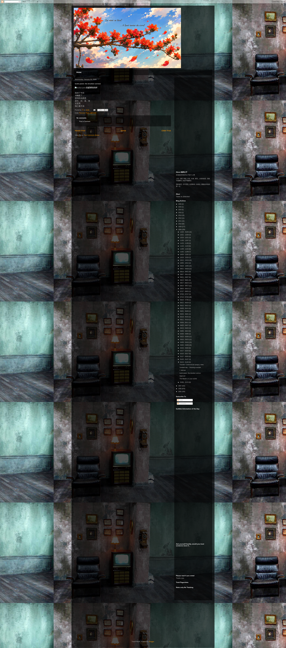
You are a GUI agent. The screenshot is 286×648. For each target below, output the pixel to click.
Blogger (151, 641)
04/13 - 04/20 (184, 328)
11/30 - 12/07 (184, 240)
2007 (180, 386)
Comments (182, 403)
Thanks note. (180, 578)
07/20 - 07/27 (184, 294)
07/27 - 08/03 (184, 291)
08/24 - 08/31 (184, 280)
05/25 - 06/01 (184, 314)
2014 (180, 215)
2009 (180, 226)
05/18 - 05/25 (184, 317)
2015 (180, 212)
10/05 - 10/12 (184, 263)
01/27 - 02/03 (184, 356)
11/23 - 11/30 (184, 243)
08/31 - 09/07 (184, 277)
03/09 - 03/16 (184, 342)
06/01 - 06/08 (184, 311)
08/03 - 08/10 (184, 288)
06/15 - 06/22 (184, 305)
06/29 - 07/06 (184, 300)
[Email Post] (94, 110)
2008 (180, 229)
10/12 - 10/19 (184, 260)
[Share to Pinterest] (107, 110)
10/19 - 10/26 (184, 257)
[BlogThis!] (100, 110)
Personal (82, 113)
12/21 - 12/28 (184, 235)
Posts (181, 400)
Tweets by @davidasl (183, 196)
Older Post (166, 131)
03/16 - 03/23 (184, 339)
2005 (180, 391)
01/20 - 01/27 (184, 359)
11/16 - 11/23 (184, 246)
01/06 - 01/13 (184, 382)
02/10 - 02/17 (184, 353)
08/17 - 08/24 (184, 283)
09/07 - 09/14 (184, 274)
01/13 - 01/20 (184, 362)
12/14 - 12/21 (184, 237)
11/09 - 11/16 (184, 249)
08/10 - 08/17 (184, 286)
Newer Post (80, 131)
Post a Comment (84, 121)
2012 (180, 218)
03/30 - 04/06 (184, 334)
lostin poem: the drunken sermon (190, 373)
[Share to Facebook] (105, 110)
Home (78, 72)
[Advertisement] (192, 93)
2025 (180, 207)
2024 (180, 209)
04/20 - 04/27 (184, 325)
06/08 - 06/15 (184, 308)
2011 (180, 221)
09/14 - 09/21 (184, 271)
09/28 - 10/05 (184, 266)
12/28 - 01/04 (184, 232)
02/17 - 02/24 (184, 351)
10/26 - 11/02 (184, 254)
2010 (180, 224)
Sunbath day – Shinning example (190, 367)
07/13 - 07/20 (184, 297)
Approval (182, 376)
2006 (180, 388)
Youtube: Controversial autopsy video (192, 364)
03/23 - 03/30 (184, 336)
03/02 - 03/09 (184, 345)
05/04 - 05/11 (184, 322)
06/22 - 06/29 (184, 303)
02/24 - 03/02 (184, 348)
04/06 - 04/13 (184, 331)
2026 (180, 204)
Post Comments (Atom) (91, 135)
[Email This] (98, 110)
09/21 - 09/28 (184, 269)
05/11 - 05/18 (184, 319)
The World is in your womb (188, 379)
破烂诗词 (93, 113)
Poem (87, 113)
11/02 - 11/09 (184, 252)
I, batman (183, 370)
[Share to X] (103, 110)
